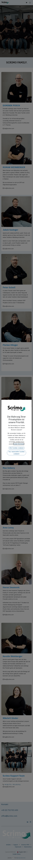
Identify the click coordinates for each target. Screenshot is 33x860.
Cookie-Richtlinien (18, 444)
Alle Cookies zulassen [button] (16, 448)
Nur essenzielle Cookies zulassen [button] (17, 453)
